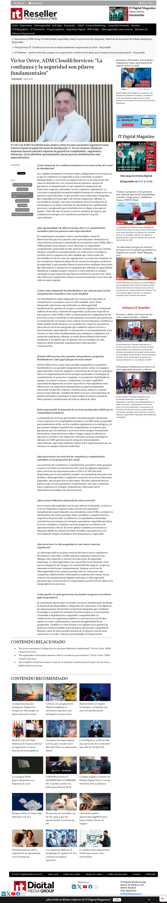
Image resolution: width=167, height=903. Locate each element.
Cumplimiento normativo (22, 214)
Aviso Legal (53, 874)
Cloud (80, 25)
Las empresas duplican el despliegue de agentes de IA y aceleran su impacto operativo (61, 855)
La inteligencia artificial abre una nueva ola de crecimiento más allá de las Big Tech (94, 744)
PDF (140, 181)
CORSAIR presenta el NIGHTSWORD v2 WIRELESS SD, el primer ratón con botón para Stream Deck (61, 782)
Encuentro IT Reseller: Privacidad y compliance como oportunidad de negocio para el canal (135, 63)
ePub (148, 181)
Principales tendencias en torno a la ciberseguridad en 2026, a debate (135, 368)
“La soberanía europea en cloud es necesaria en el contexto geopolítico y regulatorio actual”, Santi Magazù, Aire (136, 251)
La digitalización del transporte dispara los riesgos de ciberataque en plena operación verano (25, 709)
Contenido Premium (118, 25)
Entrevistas (26, 25)
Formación (69, 25)
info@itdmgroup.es (131, 893)
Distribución (22, 189)
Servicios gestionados (22, 185)
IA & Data (57, 25)
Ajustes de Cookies (94, 874)
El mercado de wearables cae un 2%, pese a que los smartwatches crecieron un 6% (61, 818)
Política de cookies (71, 874)
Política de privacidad (117, 874)
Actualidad (22, 205)
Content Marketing (96, 25)
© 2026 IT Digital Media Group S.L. (27, 874)
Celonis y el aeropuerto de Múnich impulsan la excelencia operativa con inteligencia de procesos (59, 709)
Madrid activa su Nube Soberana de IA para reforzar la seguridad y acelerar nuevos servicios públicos (27, 745)
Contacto (136, 874)
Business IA (141, 29)
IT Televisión (37, 29)
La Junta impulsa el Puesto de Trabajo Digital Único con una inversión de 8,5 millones (95, 780)
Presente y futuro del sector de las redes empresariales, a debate (134, 316)
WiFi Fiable (93, 29)
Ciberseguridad (42, 25)
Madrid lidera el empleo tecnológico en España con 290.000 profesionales (93, 707)
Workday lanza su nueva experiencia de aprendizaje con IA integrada (26, 853)
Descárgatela (136, 15)
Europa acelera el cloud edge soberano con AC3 (27, 815)
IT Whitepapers (20, 29)
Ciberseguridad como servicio (117, 29)
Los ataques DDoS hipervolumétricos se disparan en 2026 (23, 780)
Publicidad (150, 874)
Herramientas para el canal (20, 195)
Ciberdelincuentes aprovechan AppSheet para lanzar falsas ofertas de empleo (93, 818)
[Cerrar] (149, 899)
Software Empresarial (23, 33)
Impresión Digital (75, 29)
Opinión (135, 25)
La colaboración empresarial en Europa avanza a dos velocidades (94, 853)
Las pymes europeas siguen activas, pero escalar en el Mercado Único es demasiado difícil (61, 745)
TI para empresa (55, 29)
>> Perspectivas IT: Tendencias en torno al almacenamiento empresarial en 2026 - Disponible (61, 47)
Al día (15, 25)
